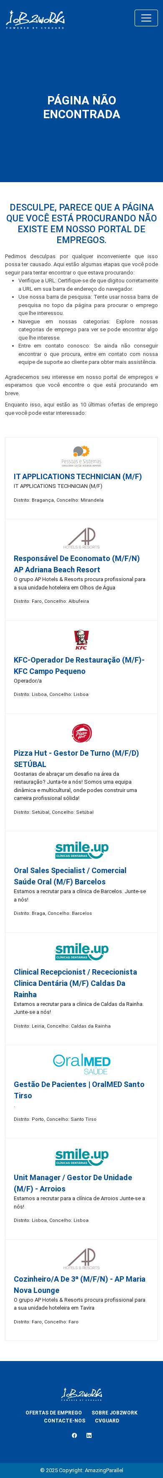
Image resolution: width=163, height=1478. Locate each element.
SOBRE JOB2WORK (115, 1413)
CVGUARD (107, 1421)
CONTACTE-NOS (64, 1421)
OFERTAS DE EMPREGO (53, 1413)
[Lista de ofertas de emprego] (35, 18)
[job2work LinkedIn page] (89, 1436)
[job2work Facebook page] (74, 1436)
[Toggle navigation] (146, 18)
